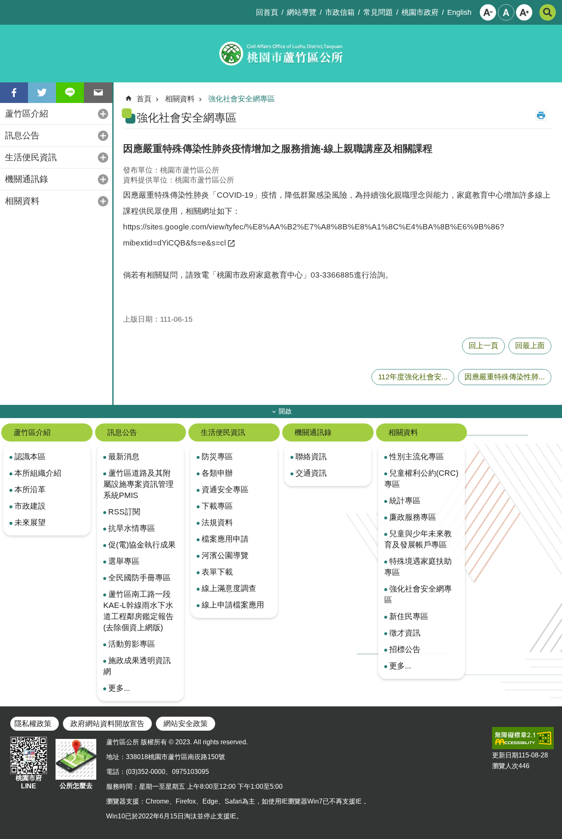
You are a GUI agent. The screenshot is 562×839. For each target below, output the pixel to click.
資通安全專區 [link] (225, 489)
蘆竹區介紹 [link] (26, 113)
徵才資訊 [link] (404, 632)
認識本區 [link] (30, 456)
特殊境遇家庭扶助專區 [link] (418, 566)
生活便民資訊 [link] (31, 157)
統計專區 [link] (404, 500)
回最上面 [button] (530, 345)
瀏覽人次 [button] (505, 765)
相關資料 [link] (22, 201)
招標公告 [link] (404, 649)
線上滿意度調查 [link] (229, 588)
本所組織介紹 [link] (37, 472)
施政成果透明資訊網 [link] (137, 666)
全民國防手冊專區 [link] (139, 577)
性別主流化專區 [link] (416, 456)
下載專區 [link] (217, 505)
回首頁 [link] (267, 12)
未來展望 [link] (30, 522)
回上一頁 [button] (483, 345)
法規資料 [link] (217, 522)
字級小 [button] (488, 12)
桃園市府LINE (29, 782)
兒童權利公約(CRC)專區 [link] (421, 478)
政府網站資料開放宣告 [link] (107, 724)
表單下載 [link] (217, 571)
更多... (119, 687)
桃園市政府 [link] (420, 12)
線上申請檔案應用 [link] (233, 604)
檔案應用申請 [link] (225, 538)
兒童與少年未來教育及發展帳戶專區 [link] (418, 539)
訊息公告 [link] (22, 135)
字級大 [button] (524, 12)
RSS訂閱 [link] (124, 511)
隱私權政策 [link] (32, 724)
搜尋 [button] (547, 12)
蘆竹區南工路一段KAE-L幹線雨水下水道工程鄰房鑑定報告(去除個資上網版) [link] (138, 610)
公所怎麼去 (76, 785)
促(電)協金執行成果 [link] (142, 544)
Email (98, 92)
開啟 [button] (285, 411)
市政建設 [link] (30, 505)
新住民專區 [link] (408, 616)
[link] (523, 738)
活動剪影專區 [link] (131, 643)
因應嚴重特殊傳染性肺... (504, 377)
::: (6, 6)
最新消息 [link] (123, 456)
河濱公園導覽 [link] (225, 555)
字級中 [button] (506, 12)
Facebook (14, 92)
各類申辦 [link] (217, 472)
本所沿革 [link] (30, 489)
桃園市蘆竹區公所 (281, 53)
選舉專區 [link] (123, 561)
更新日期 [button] (505, 755)
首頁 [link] (144, 99)
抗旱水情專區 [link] (131, 528)
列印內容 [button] (541, 115)
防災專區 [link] (217, 456)
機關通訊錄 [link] (26, 179)
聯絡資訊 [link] (311, 456)
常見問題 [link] (378, 12)
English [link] (459, 12)
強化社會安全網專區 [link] (241, 99)
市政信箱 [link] (340, 12)
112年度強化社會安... (413, 377)
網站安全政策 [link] (185, 724)
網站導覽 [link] (301, 12)
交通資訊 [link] (311, 472)
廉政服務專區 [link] (412, 516)
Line (70, 92)
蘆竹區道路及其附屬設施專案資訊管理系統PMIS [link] (138, 484)
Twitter (42, 92)
